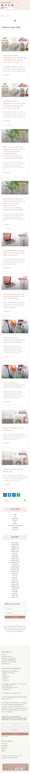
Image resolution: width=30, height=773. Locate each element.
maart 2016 (15, 597)
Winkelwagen (6, 2)
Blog (15, 514)
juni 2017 (15, 575)
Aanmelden (15, 617)
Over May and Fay (7, 656)
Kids (15, 522)
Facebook (4, 747)
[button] (15, 20)
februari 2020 (15, 558)
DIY (15, 516)
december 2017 (15, 569)
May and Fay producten (15, 525)
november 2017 (15, 571)
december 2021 (15, 547)
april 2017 (15, 578)
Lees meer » (7, 75)
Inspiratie (15, 518)
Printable (15, 527)
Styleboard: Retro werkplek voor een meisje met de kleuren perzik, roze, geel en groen (14, 58)
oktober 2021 (15, 549)
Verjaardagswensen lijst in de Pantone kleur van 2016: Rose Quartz (14, 252)
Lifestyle (15, 523)
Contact (4, 654)
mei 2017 (15, 577)
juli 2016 (15, 589)
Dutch (5, 7)
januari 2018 (15, 568)
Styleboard (15, 529)
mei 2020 (15, 553)
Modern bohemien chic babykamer (13, 429)
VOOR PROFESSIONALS (9, 660)
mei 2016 (15, 593)
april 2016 (15, 595)
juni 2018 (15, 564)
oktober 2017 (15, 573)
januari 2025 (15, 544)
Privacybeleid (6, 663)
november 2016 (15, 586)
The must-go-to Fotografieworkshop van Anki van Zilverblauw (14, 339)
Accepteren (19, 769)
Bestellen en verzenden (9, 658)
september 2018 (15, 562)
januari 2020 (15, 560)
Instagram (5, 745)
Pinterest (4, 743)
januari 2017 (15, 584)
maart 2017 (15, 580)
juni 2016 (15, 591)
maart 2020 (15, 557)
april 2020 (15, 555)
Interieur (15, 520)
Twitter (4, 749)
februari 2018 (15, 566)
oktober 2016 (15, 588)
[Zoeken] (25, 500)
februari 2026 (15, 542)
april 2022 (15, 546)
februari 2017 (15, 582)
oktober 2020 (15, 551)
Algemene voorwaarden (9, 662)
